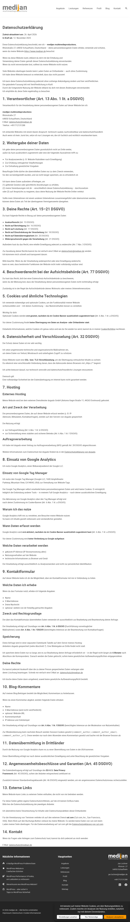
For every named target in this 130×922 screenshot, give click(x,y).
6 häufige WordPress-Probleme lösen (20, 863)
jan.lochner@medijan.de (117, 874)
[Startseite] (117, 855)
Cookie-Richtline (108, 329)
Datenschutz (18, 913)
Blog (107, 8)
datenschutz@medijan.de (20, 122)
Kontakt (117, 8)
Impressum (7, 913)
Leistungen (74, 8)
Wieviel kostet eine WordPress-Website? (21, 884)
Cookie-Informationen (32, 913)
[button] (126, 8)
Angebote (60, 8)
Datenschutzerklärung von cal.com (87, 824)
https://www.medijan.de (35, 51)
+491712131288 (120, 879)
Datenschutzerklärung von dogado (79, 452)
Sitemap (65, 889)
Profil (99, 8)
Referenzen (88, 8)
